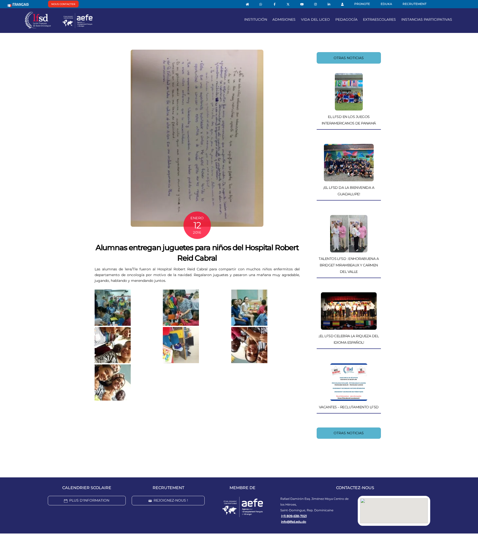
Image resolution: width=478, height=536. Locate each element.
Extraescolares (379, 19)
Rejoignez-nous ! (171, 500)
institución (255, 19)
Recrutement (414, 4)
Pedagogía (346, 19)
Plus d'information (89, 500)
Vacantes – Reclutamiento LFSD (349, 407)
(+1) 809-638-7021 (294, 516)
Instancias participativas (426, 19)
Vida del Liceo (315, 19)
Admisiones (284, 19)
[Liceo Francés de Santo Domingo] (59, 26)
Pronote (362, 4)
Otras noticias (349, 58)
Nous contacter (63, 4)
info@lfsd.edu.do (293, 522)
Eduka (386, 4)
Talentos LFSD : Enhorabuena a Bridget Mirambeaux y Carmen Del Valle (349, 265)
